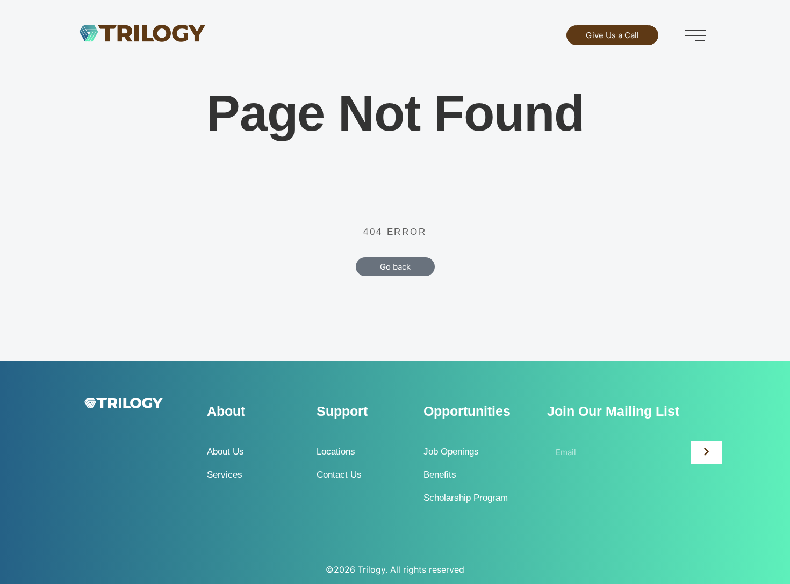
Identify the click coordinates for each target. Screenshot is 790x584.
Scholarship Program (465, 498)
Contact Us (339, 475)
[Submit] (706, 452)
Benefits (439, 475)
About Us (225, 451)
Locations (336, 451)
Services (224, 475)
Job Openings (451, 451)
